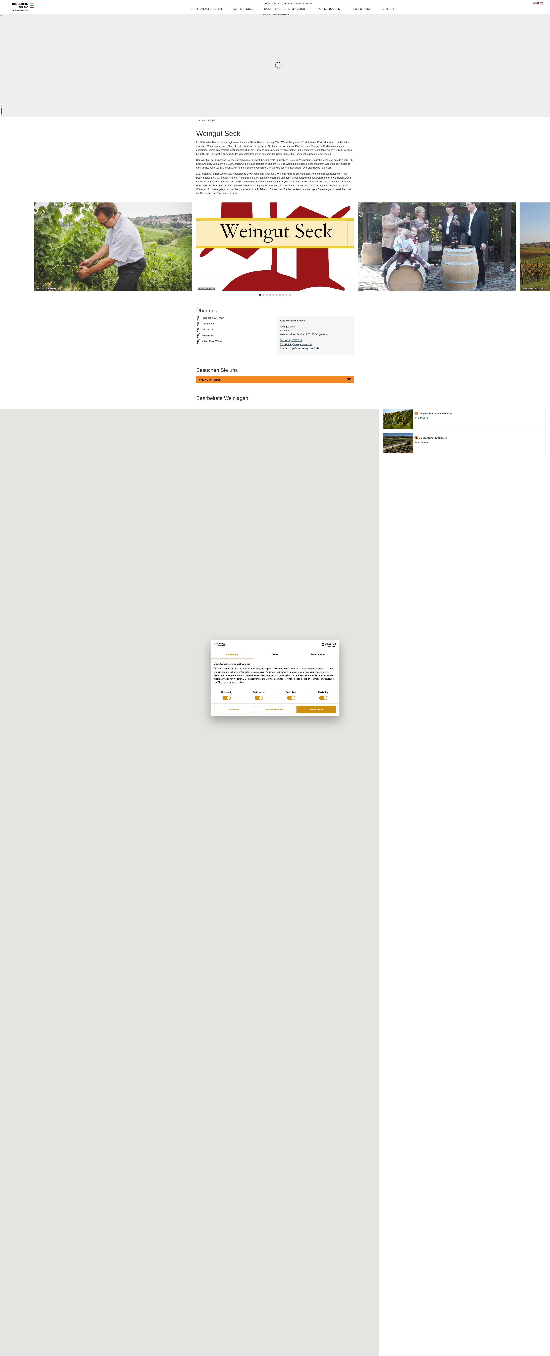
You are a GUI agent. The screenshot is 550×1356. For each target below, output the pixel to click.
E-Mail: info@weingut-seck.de (296, 344)
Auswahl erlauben (275, 709)
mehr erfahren (464, 420)
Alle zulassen (316, 709)
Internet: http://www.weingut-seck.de (299, 348)
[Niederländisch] (541, 3)
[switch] (259, 698)
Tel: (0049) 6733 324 (291, 340)
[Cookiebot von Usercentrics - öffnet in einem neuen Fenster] (323, 645)
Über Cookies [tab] (318, 654)
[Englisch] (537, 3)
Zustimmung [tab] (232, 654)
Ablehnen (234, 709)
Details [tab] (275, 654)
